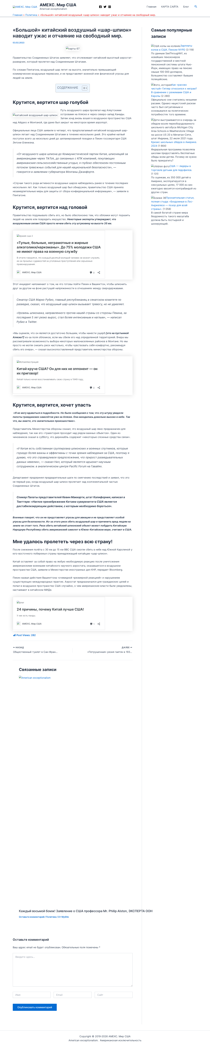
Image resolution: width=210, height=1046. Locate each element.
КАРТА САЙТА (169, 6)
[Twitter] (105, 6)
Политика (31, 14)
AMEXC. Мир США (58, 4)
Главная (151, 6)
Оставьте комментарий (31, 916)
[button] (195, 6)
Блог (186, 6)
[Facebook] (100, 6)
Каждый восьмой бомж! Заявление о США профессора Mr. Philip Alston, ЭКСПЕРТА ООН (86, 911)
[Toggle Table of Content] (83, 88)
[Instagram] (109, 6)
